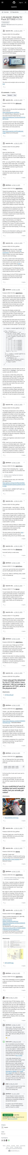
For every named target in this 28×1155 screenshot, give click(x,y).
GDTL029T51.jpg (9, 962)
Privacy (8, 1145)
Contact (11, 1147)
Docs (7, 1147)
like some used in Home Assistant (11, 859)
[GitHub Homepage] (9, 1151)
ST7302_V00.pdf (9, 694)
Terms (4, 1145)
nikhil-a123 (9, 1041)
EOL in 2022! (19, 1055)
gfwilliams (8, 1025)
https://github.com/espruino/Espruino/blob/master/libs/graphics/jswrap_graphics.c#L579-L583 (14, 484)
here (4, 84)
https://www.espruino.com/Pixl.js (11, 112)
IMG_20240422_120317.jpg (11, 817)
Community (22, 1145)
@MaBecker (19, 549)
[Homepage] (14, 2)
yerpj (7, 1083)
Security (13, 1145)
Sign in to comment (12, 1118)
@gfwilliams (19, 188)
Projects (3, 26)
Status (17, 1145)
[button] (25, 12)
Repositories (15, 12)
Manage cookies (18, 1147)
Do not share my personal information (14, 1148)
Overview (6, 12)
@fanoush (18, 103)
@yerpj (17, 589)
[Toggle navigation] (2, 2)
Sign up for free (8, 1115)
